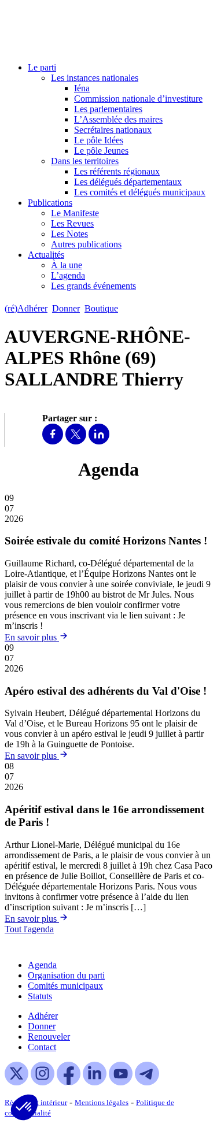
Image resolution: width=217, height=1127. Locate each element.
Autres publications (86, 244)
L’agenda (68, 275)
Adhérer (43, 1016)
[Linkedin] (99, 441)
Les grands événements (93, 286)
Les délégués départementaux (128, 182)
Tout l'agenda (29, 929)
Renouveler (49, 1036)
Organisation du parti (66, 975)
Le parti (42, 67)
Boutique (101, 308)
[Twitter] (75, 441)
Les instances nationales (94, 78)
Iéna (82, 88)
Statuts (40, 996)
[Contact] (128, 308)
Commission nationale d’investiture (138, 98)
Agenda (42, 965)
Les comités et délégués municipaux (139, 192)
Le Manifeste (75, 213)
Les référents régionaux (117, 171)
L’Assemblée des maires (118, 119)
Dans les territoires (85, 161)
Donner (66, 308)
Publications (50, 202)
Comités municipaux (65, 986)
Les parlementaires (108, 109)
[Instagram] (42, 1082)
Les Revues (72, 223)
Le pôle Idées (98, 140)
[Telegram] (147, 1082)
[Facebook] (52, 441)
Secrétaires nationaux (113, 130)
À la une (66, 265)
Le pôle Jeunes (101, 150)
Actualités (46, 254)
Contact (42, 1047)
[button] (24, 1107)
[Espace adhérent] (143, 308)
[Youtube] (121, 1082)
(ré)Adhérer (26, 308)
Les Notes (69, 234)
